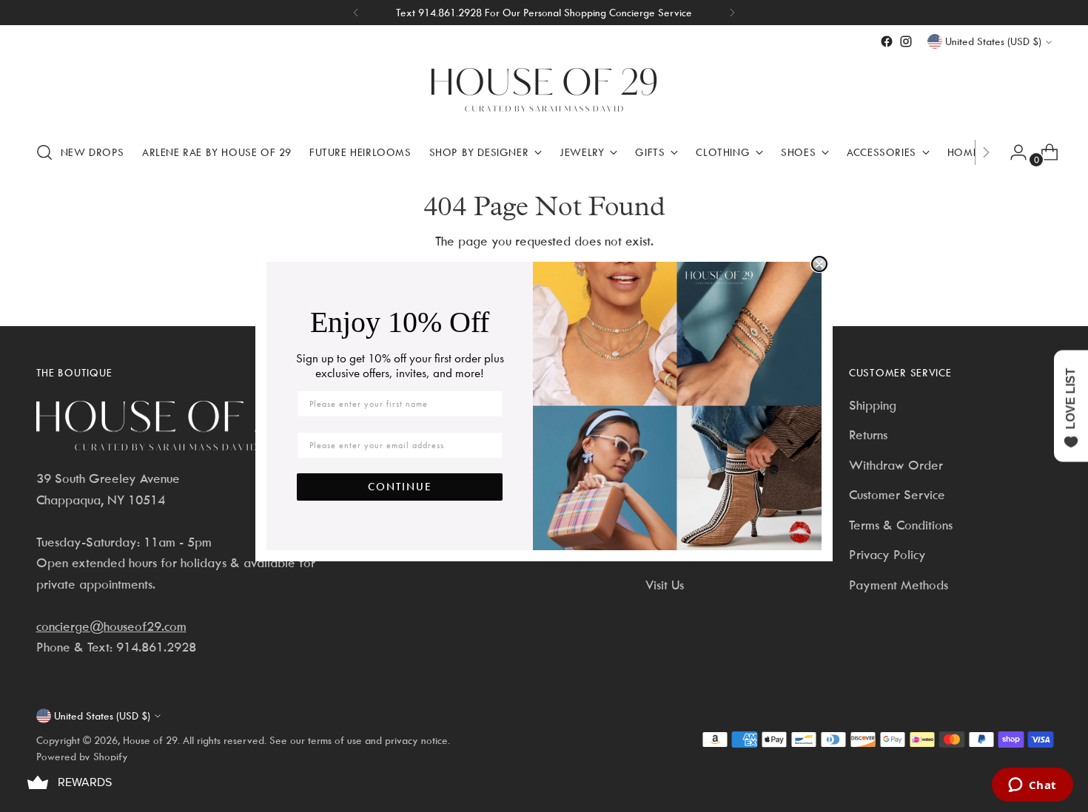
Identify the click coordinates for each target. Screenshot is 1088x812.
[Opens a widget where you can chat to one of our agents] (1032, 786)
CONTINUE (400, 486)
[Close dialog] (819, 264)
